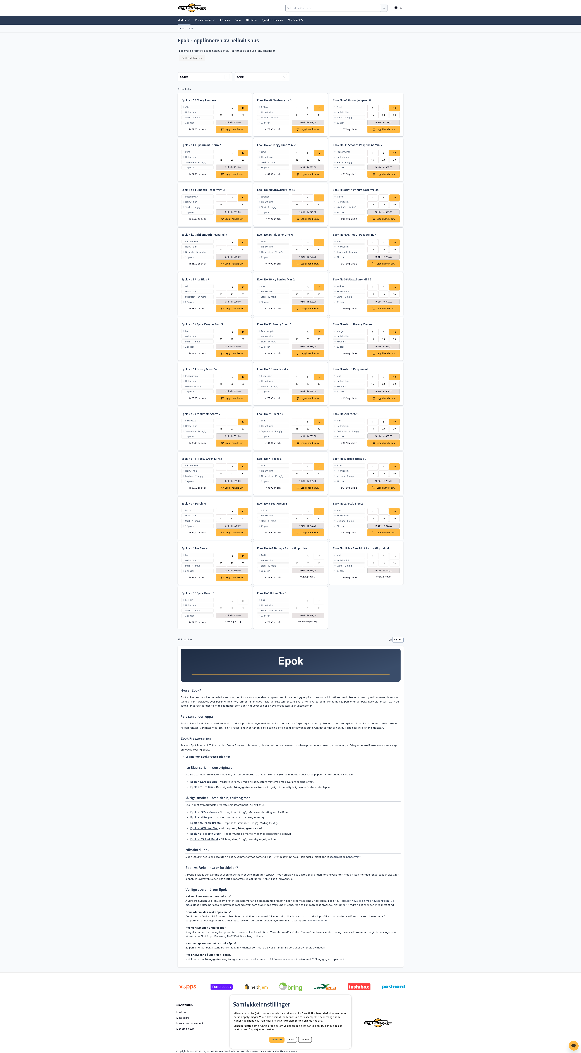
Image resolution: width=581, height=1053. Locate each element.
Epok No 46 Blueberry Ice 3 (274, 100)
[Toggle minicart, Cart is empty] (401, 7)
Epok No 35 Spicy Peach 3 (197, 593)
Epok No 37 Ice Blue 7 (195, 279)
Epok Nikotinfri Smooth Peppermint (204, 234)
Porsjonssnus (203, 20)
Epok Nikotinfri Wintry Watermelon (356, 189)
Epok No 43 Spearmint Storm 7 (201, 145)
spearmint (335, 857)
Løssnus (225, 20)
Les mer (305, 1039)
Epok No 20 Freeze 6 (346, 413)
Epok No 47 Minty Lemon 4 (198, 100)
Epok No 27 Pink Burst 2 (272, 369)
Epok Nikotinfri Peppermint (350, 369)
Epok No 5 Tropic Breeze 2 (349, 458)
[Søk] (384, 8)
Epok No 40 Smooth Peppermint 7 (354, 234)
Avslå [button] (291, 1039)
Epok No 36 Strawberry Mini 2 (352, 279)
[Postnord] (393, 987)
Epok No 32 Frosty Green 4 (274, 324)
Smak (238, 20)
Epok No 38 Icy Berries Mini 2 (276, 279)
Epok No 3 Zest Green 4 (272, 503)
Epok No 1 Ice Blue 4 (194, 548)
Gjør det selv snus (272, 20)
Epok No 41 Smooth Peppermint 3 (203, 189)
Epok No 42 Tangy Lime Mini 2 (276, 145)
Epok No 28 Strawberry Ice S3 (276, 189)
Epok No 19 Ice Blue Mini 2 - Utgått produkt (361, 548)
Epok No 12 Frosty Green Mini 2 (201, 458)
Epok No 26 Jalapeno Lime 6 (275, 234)
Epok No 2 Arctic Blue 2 (348, 503)
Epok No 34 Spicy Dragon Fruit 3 (202, 324)
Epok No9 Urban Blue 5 (271, 593)
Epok (191, 28)
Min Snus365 (295, 20)
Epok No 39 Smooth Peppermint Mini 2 (358, 145)
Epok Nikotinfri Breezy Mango (352, 324)
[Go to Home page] (192, 8)
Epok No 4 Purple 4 (193, 503)
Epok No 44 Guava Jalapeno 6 (352, 100)
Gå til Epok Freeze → (192, 58)
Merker (182, 20)
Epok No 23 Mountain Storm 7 (200, 413)
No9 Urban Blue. (317, 920)
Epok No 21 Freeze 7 (270, 413)
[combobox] (333, 8)
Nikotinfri (251, 20)
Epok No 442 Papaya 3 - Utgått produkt (282, 548)
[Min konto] (396, 7)
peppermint (353, 857)
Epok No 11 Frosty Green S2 (199, 369)
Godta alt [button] (277, 1039)
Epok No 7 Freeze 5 (269, 458)
